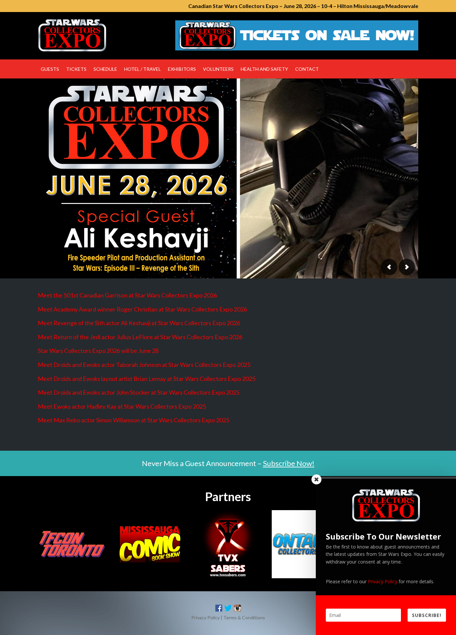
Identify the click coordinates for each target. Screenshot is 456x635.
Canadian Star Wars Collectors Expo (94, 35)
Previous (389, 267)
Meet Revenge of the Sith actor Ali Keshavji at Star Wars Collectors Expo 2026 (139, 323)
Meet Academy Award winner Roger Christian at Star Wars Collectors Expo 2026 (142, 309)
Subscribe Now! (288, 463)
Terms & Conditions (244, 617)
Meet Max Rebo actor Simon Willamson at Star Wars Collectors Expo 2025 (133, 420)
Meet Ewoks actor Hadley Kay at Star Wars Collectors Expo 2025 (122, 406)
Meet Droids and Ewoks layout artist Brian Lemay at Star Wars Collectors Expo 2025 (146, 378)
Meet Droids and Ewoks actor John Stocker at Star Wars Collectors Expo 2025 (138, 392)
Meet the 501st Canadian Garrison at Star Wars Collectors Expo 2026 (127, 295)
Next (406, 267)
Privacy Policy (205, 617)
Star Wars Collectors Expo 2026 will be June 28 (98, 350)
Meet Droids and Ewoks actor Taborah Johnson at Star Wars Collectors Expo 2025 (144, 364)
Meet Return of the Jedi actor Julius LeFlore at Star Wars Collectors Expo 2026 (140, 337)
